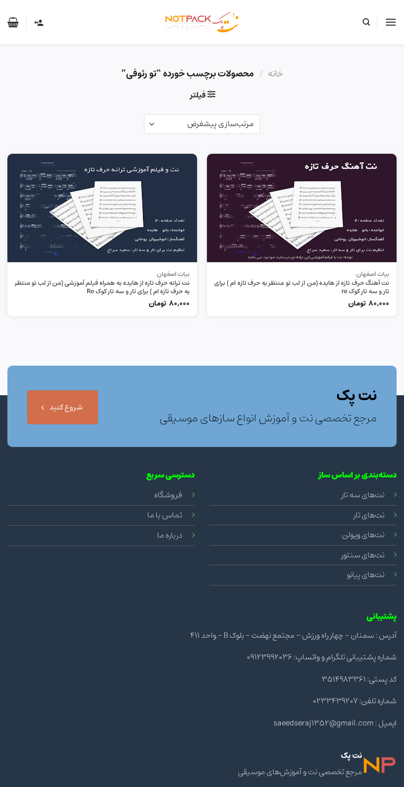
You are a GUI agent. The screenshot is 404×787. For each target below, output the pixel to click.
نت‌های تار (369, 515)
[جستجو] (366, 22)
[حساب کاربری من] (38, 22)
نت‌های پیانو (365, 575)
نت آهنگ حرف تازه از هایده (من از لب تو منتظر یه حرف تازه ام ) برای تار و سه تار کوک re (301, 287)
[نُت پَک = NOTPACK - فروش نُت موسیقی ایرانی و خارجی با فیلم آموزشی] (202, 22)
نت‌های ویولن (363, 535)
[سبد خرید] (13, 22)
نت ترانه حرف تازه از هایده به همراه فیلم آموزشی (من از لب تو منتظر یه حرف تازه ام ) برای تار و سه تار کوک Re (102, 287)
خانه (275, 74)
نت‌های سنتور (362, 555)
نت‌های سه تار (362, 495)
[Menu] (391, 22)
